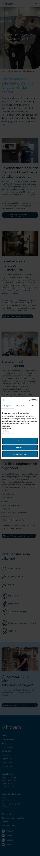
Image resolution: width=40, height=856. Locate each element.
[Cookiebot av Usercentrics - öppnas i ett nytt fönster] (29, 400)
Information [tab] (20, 406)
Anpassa (19, 447)
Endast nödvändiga (20, 454)
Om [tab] (32, 406)
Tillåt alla (20, 441)
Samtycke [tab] (7, 406)
